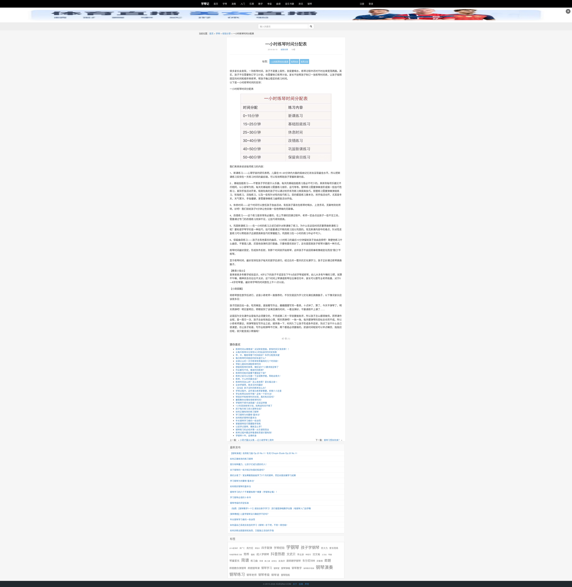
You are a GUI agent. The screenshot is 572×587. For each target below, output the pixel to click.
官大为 (324, 547)
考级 (269, 3)
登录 (371, 3)
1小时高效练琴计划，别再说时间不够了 (254, 405)
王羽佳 (324, 554)
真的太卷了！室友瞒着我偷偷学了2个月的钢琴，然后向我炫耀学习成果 (263, 475)
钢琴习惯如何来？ (332, 439)
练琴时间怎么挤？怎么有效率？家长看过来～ (256, 381)
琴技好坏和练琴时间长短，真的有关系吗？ (255, 396)
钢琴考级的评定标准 (239, 502)
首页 (216, 3)
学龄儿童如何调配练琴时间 (248, 363)
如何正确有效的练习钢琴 (247, 411)
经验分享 (226, 33)
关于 (295, 583)
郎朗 (327, 560)
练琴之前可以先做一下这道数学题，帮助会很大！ (259, 375)
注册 (362, 3)
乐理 (251, 3)
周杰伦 (250, 547)
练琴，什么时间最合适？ (247, 378)
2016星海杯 (233, 548)
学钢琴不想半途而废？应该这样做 (251, 402)
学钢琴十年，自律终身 (246, 435)
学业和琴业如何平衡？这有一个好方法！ (254, 393)
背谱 (261, 561)
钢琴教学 (297, 568)
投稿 (301, 583)
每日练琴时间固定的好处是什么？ (251, 357)
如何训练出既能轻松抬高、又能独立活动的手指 (252, 530)
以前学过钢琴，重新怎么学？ (249, 426)
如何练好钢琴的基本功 (246, 417)
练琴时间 (294, 61)
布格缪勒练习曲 (235, 554)
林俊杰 (308, 554)
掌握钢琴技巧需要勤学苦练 (248, 423)
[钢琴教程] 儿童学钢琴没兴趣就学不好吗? (249, 513)
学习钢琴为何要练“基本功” (248, 414)
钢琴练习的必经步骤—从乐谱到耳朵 (252, 429)
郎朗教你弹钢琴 (237, 568)
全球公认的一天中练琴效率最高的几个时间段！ (257, 360)
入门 (242, 3)
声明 (307, 583)
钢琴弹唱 (285, 568)
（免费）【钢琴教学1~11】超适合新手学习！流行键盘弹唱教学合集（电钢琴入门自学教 (270, 508)
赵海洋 (282, 560)
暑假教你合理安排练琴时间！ (249, 399)
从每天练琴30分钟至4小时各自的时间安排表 (256, 351)
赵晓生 (274, 561)
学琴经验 (279, 548)
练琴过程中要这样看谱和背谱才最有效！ (254, 432)
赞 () (287, 338)
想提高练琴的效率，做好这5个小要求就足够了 (257, 366)
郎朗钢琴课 (254, 568)
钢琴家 (276, 568)
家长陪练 (333, 547)
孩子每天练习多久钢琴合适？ (249, 408)
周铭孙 (257, 548)
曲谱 (278, 3)
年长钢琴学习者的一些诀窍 (248, 420)
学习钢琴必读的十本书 (240, 497)
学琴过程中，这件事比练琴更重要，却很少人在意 (259, 390)
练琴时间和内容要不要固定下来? (251, 372)
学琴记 (205, 4)
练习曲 (254, 560)
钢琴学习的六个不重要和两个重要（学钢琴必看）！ (254, 491)
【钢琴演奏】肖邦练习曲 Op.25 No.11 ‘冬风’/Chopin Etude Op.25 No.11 (263, 453)
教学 (260, 3)
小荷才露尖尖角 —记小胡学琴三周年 (257, 439)
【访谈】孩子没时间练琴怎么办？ (251, 387)
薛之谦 (267, 561)
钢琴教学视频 (308, 568)
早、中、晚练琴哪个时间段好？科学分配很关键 (257, 354)
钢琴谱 (275, 575)
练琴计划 (304, 61)
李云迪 (300, 554)
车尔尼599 (308, 560)
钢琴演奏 (324, 567)
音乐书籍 (289, 3)
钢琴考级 (264, 575)
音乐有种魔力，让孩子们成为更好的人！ (249, 464)
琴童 (330, 554)
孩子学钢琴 (310, 547)
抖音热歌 (278, 553)
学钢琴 (292, 547)
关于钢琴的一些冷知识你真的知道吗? (247, 469)
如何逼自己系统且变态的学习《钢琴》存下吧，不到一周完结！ (259, 524)
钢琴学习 (266, 568)
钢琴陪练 (285, 574)
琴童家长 (234, 560)
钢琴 (309, 3)
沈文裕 (316, 554)
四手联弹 (266, 548)
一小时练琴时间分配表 (286, 44)
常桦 (246, 554)
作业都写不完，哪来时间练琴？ (250, 369)
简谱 (245, 560)
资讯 (301, 3)
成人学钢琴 (262, 554)
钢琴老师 (252, 575)
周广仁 (242, 548)
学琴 (225, 3)
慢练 (253, 554)
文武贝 (291, 554)
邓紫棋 (320, 560)
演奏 (233, 3)
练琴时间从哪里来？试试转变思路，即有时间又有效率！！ (263, 348)
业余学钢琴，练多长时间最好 (249, 384)
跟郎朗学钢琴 (293, 560)
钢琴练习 (237, 574)
